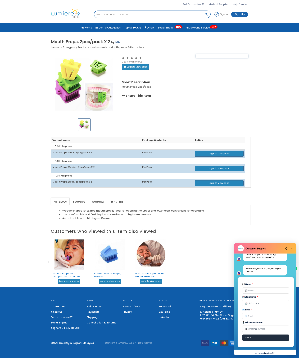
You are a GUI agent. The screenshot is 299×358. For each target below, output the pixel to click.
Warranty (98, 201)
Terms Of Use (131, 306)
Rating (118, 201)
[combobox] (152, 14)
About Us (56, 312)
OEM (117, 42)
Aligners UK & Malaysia (65, 328)
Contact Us (58, 306)
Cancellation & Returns (101, 322)
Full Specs (60, 201)
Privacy (127, 312)
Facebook (165, 306)
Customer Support (256, 248)
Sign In (223, 14)
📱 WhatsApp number (252, 322)
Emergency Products (76, 47)
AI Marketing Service (201, 27)
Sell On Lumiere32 (193, 4)
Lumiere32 (123, 342)
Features (79, 201)
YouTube (164, 312)
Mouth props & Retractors (127, 47)
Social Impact (169, 27)
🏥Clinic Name (250, 296)
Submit (248, 338)
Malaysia (88, 343)
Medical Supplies (219, 4)
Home (55, 47)
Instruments (99, 47)
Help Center (240, 4)
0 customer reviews (132, 61)
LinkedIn (164, 317)
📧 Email (247, 309)
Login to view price (137, 66)
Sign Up (240, 14)
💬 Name (247, 284)
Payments (93, 312)
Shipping (92, 317)
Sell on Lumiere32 (62, 317)
